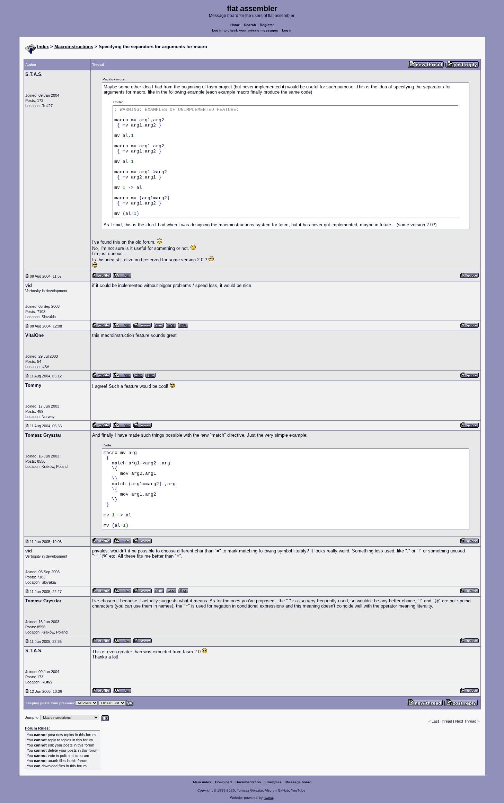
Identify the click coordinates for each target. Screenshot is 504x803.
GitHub (283, 790)
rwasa (268, 798)
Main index (202, 782)
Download (223, 782)
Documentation (248, 782)
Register (267, 25)
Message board (298, 782)
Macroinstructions (73, 46)
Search (250, 25)
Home (235, 25)
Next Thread (466, 721)
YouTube (298, 790)
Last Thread (442, 721)
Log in (287, 30)
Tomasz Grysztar (250, 790)
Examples (273, 782)
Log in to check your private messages (245, 30)
